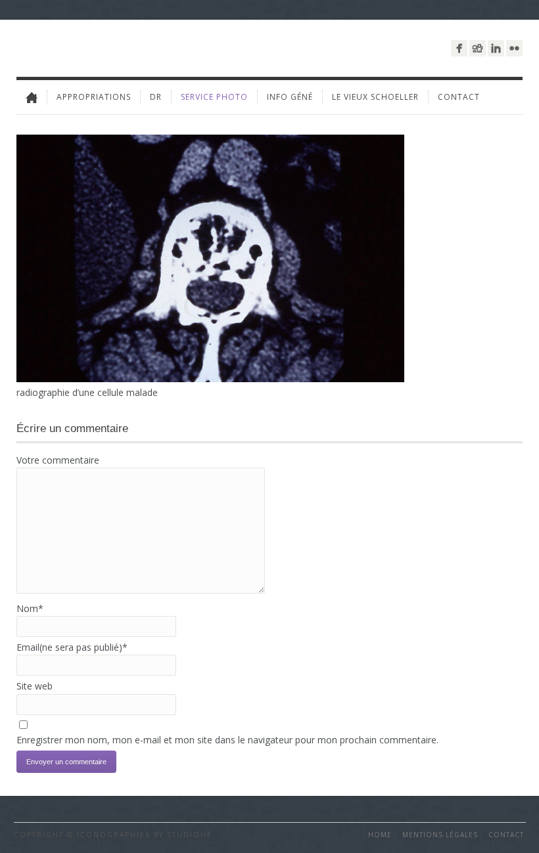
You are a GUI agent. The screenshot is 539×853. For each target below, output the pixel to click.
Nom (29, 608)
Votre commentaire (57, 460)
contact (459, 96)
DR (156, 96)
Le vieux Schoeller (375, 96)
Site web (34, 686)
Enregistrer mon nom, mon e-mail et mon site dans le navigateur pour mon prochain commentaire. (227, 739)
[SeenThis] (477, 48)
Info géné (290, 96)
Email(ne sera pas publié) (72, 647)
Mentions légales (440, 834)
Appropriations (94, 96)
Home (380, 834)
